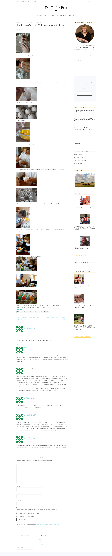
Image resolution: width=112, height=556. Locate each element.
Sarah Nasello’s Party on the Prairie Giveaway (83, 307)
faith (42, 27)
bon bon (26, 437)
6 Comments (38, 22)
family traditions (54, 27)
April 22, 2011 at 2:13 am (30, 398)
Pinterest (88, 70)
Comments (42, 542)
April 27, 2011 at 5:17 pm (30, 438)
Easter (38, 27)
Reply (17, 344)
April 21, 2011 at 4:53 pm (30, 349)
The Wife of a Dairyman (80, 160)
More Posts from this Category (83, 255)
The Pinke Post (56, 8)
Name (18, 486)
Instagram (82, 70)
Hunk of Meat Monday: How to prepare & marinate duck (84, 111)
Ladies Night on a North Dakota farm (84, 286)
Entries (40, 541)
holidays (61, 27)
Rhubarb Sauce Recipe (81, 248)
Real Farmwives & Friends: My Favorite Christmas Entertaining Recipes (84, 228)
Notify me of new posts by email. (26, 516)
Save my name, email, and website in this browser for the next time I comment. (36, 509)
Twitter (93, 70)
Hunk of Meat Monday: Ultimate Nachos (84, 120)
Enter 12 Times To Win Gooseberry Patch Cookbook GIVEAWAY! (83, 129)
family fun (46, 27)
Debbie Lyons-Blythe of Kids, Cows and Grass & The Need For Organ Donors (84, 327)
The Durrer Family (29, 414)
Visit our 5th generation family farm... (85, 173)
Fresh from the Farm (79, 163)
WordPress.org (41, 544)
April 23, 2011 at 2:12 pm (30, 415)
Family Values (26, 27)
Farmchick (26, 397)
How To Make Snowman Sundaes (84, 208)
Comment (19, 464)
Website (18, 500)
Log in (39, 539)
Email (18, 493)
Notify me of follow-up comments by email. (29, 513)
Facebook (76, 70)
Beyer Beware (78, 154)
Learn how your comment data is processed (47, 524)
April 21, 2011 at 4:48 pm (30, 328)
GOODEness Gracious (79, 157)
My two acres (27, 326)
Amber (25, 347)
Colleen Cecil (27, 368)
